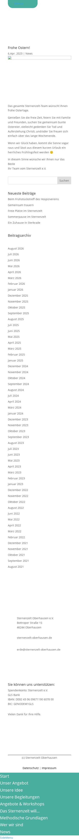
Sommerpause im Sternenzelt (27, 217)
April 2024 (14, 401)
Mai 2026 (14, 266)
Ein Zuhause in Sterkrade (24, 222)
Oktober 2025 (16, 307)
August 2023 (16, 443)
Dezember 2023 (18, 419)
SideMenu (6, 837)
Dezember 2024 (18, 366)
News (29, 53)
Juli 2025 (13, 325)
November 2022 (18, 496)
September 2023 (18, 437)
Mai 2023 (14, 460)
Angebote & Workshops (22, 804)
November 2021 (18, 549)
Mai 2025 (14, 336)
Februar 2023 (16, 478)
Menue (18, 3)
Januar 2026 (15, 289)
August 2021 (16, 566)
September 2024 (18, 384)
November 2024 (18, 372)
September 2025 (18, 313)
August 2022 (16, 508)
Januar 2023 (15, 484)
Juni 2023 (14, 454)
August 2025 (16, 319)
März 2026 (14, 278)
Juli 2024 (13, 395)
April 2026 (14, 272)
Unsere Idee (11, 790)
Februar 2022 (16, 537)
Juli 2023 (13, 449)
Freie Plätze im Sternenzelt (25, 211)
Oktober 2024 (16, 378)
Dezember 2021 (18, 543)
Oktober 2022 (16, 502)
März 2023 (14, 472)
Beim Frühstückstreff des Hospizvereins (33, 199)
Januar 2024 (15, 413)
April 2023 (14, 466)
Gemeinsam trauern (21, 205)
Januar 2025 (15, 360)
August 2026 (16, 248)
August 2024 (16, 390)
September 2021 (18, 561)
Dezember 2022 (18, 490)
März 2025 (14, 348)
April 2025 (14, 342)
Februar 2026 (16, 283)
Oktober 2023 (16, 431)
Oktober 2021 (16, 555)
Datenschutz (31, 768)
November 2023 (18, 425)
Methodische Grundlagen (24, 817)
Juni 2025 (14, 331)
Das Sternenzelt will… (20, 811)
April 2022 (14, 525)
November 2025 (18, 301)
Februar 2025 (16, 354)
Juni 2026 (14, 260)
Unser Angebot (14, 783)
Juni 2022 (14, 513)
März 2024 (14, 407)
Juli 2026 (13, 254)
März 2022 (14, 531)
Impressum (49, 768)
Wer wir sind (11, 824)
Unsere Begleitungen (20, 797)
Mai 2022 (14, 519)
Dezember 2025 (18, 295)
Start (4, 776)
